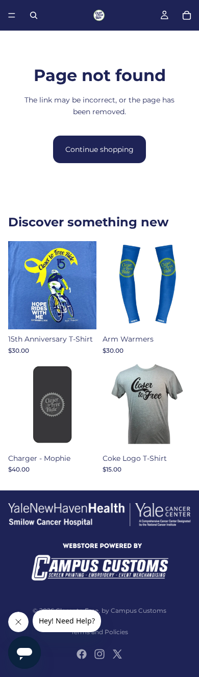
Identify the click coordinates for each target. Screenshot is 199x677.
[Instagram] (99, 654)
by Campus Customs (134, 610)
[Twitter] (117, 654)
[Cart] (187, 15)
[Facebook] (82, 654)
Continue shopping (99, 149)
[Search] (33, 15)
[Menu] (11, 15)
